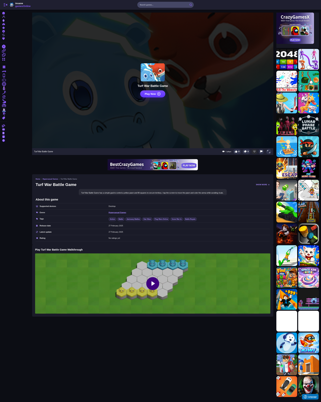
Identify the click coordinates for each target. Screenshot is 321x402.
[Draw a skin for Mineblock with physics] (286, 364)
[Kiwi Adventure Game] (308, 343)
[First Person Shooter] (3, 84)
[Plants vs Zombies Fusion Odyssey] (308, 321)
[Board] (3, 97)
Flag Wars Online (161, 219)
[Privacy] (3, 140)
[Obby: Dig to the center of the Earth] (286, 233)
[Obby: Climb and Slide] (286, 299)
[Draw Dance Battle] (286, 103)
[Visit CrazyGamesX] (297, 28)
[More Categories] (3, 59)
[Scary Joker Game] (308, 386)
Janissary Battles (133, 219)
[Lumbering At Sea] (286, 146)
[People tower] (286, 255)
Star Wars (147, 219)
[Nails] (3, 88)
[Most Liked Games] (3, 24)
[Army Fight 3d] (286, 212)
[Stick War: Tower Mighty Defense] (286, 81)
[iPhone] (3, 75)
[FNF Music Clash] (308, 168)
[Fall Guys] (3, 101)
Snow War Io (177, 219)
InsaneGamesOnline (20, 5)
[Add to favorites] (254, 151)
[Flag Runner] (308, 212)
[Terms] (3, 133)
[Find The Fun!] (286, 277)
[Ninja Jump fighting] (308, 146)
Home (38, 179)
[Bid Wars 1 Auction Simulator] (286, 190)
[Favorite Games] (3, 38)
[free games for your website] (3, 80)
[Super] (3, 109)
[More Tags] (3, 118)
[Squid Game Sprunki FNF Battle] (286, 124)
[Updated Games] (3, 34)
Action (112, 219)
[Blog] (3, 125)
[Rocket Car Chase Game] (286, 386)
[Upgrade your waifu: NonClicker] (286, 321)
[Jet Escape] (286, 168)
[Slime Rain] (308, 299)
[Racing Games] (3, 46)
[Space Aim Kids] (308, 277)
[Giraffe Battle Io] (308, 103)
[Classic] (3, 71)
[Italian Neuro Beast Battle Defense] (308, 81)
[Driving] (3, 67)
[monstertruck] (3, 105)
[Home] (3, 13)
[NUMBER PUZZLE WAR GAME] (286, 59)
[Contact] (3, 129)
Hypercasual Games (50, 179)
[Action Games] (3, 51)
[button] (268, 151)
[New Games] (3, 16)
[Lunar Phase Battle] (308, 124)
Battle (121, 219)
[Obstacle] (3, 114)
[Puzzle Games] (3, 55)
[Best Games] (3, 20)
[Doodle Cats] (308, 255)
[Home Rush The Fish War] (308, 59)
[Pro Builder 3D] (308, 364)
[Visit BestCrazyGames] (153, 164)
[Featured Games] (3, 27)
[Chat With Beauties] (286, 343)
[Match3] (3, 92)
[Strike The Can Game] (308, 233)
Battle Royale (190, 219)
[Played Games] (3, 31)
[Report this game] (261, 151)
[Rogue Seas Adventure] (308, 190)
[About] (3, 136)
